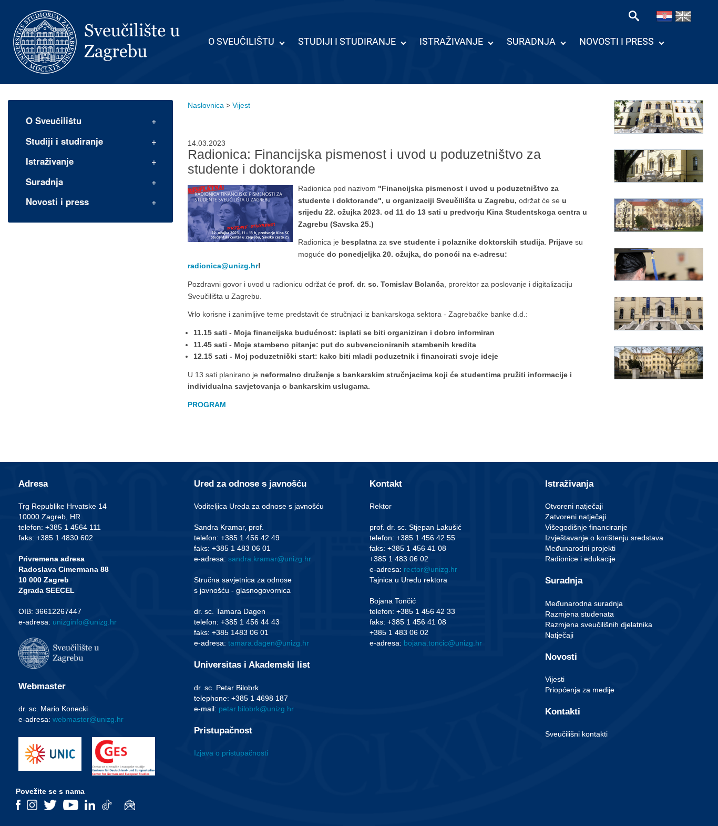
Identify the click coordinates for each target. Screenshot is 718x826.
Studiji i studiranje (347, 41)
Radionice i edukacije (580, 559)
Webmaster (42, 686)
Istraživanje (451, 41)
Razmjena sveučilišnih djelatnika (598, 624)
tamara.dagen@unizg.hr (268, 643)
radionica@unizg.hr (223, 265)
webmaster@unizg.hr (88, 719)
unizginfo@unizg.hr (85, 622)
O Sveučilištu (241, 41)
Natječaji (559, 635)
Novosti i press (616, 41)
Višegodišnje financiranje (586, 527)
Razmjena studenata (579, 614)
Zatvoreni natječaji (575, 516)
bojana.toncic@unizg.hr (443, 643)
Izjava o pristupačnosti (231, 753)
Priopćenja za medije (579, 690)
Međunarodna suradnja (584, 603)
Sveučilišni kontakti (576, 734)
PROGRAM (207, 404)
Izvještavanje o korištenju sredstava (604, 537)
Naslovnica (206, 105)
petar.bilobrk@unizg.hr (256, 708)
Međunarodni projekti (580, 548)
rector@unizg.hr (430, 569)
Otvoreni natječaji (574, 506)
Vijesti (555, 679)
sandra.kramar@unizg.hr (269, 559)
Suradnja (531, 41)
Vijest (241, 105)
